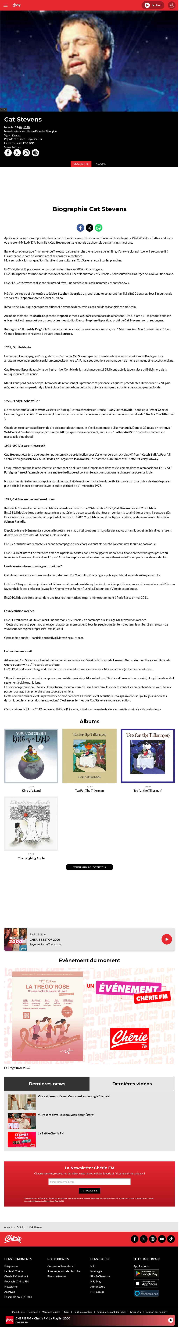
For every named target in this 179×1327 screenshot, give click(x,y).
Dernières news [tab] (47, 1084)
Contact (33, 1311)
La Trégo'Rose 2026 (17, 1068)
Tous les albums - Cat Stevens (89, 867)
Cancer (16, 135)
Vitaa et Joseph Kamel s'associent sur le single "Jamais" (74, 1096)
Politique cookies (83, 1311)
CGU (66, 1311)
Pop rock (29, 143)
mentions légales (33, 1201)
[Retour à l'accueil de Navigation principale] (16, 5)
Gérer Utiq (136, 1311)
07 (20, 127)
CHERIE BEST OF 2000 (45, 939)
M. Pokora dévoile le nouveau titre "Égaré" (66, 1115)
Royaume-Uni (34, 138)
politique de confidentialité (53, 1201)
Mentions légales (51, 1311)
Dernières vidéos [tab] (132, 1084)
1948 (26, 127)
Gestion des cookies (156, 1311)
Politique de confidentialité (111, 1311)
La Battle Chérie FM (51, 1133)
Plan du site (18, 1311)
